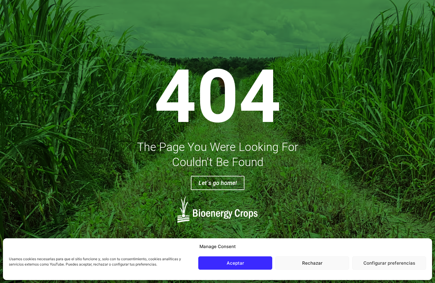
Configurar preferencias (389, 263)
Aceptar (235, 263)
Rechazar (312, 263)
